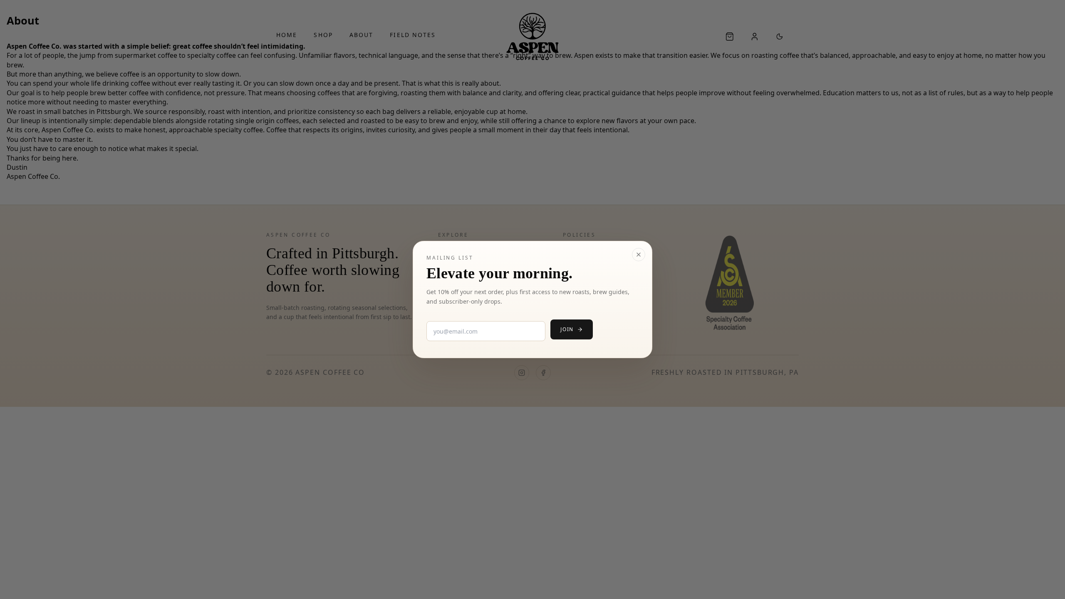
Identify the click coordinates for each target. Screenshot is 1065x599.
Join (567, 329)
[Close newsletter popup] (638, 254)
